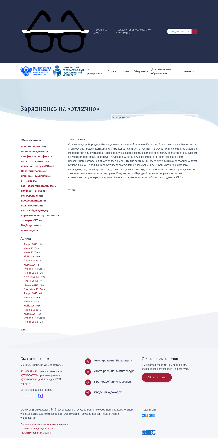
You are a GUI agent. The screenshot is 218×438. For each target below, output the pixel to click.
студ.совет (31, 395)
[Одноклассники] (146, 415)
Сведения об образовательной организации (133, 31)
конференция (29, 195)
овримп (51, 215)
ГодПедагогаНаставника (36, 185)
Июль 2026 (30, 248)
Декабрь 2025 (31, 276)
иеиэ (24, 165)
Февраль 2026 (32, 268)
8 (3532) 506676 (28, 375)
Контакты (189, 71)
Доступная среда (101, 31)
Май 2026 (29, 256)
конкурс (39, 190)
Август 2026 (30, 244)
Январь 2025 (31, 321)
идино (25, 175)
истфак (42, 156)
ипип (24, 146)
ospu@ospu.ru (28, 383)
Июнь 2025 (30, 301)
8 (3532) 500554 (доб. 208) (34, 379)
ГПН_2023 (27, 180)
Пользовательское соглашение (36, 432)
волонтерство (30, 205)
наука (24, 190)
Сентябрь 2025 (32, 289)
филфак (26, 156)
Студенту (113, 71)
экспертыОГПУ (30, 220)
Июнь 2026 (30, 252)
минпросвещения (32, 151)
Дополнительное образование (161, 71)
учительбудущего (32, 210)
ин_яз (25, 161)
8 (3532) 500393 (28, 370)
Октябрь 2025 (31, 285)
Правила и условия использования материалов (45, 424)
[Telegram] (153, 415)
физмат (40, 161)
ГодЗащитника (30, 225)
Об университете (94, 71)
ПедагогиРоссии (31, 170)
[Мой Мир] (150, 415)
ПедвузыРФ (41, 165)
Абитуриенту (141, 71)
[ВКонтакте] (143, 415)
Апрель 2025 (31, 309)
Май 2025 (29, 305)
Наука (126, 71)
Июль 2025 (30, 297)
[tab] (40, 330)
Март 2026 (30, 264)
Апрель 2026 (31, 260)
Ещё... (24, 329)
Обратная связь (156, 377)
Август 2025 (30, 293)
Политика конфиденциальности (36, 428)
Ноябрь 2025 (31, 280)
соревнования (30, 215)
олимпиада (28, 230)
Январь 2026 (31, 272)
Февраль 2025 (32, 317)
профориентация (32, 200)
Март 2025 (30, 313)
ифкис (37, 146)
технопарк (41, 175)
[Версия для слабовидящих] (55, 31)
